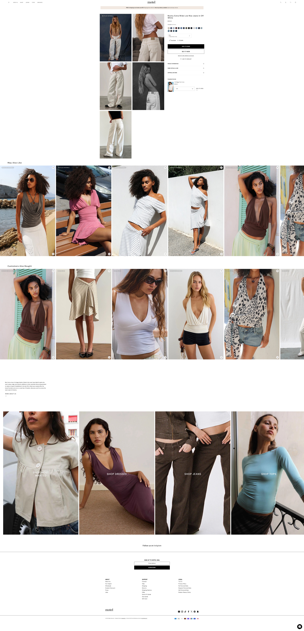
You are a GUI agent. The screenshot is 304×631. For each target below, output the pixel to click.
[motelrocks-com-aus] (151, 2)
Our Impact (108, 584)
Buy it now (186, 51)
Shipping (144, 586)
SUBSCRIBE (152, 567)
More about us (10, 394)
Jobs (106, 592)
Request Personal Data (184, 588)
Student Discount (110, 588)
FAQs (143, 592)
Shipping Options (147, 590)
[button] (186, 59)
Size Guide (173, 40)
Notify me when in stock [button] (186, 55)
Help (143, 584)
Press (106, 590)
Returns (144, 588)
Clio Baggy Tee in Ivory (179, 82)
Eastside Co (124, 618)
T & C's (180, 581)
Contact (144, 581)
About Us (107, 581)
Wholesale (108, 586)
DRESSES (40, 2)
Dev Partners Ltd (144, 618)
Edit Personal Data (183, 590)
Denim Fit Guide (146, 594)
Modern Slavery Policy (184, 592)
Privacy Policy (182, 584)
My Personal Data (183, 586)
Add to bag (186, 46)
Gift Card (144, 599)
